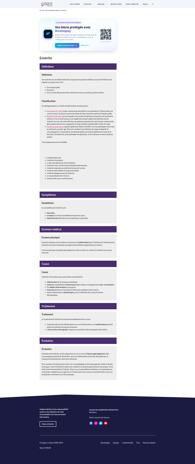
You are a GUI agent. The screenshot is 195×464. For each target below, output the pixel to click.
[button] (152, 4)
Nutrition (87, 4)
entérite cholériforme (56, 127)
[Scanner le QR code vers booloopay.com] (105, 34)
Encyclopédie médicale (53, 10)
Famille (145, 4)
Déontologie (105, 443)
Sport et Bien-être (132, 4)
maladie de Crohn (55, 111)
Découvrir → (85, 45)
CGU (138, 443)
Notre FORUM (45, 448)
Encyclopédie (75, 4)
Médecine (101, 4)
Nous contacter (48, 424)
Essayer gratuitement (65, 45)
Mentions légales (149, 443)
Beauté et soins (116, 4)
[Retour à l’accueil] (47, 4)
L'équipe (116, 443)
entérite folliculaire (55, 116)
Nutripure (93, 412)
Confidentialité (127, 443)
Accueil (42, 10)
